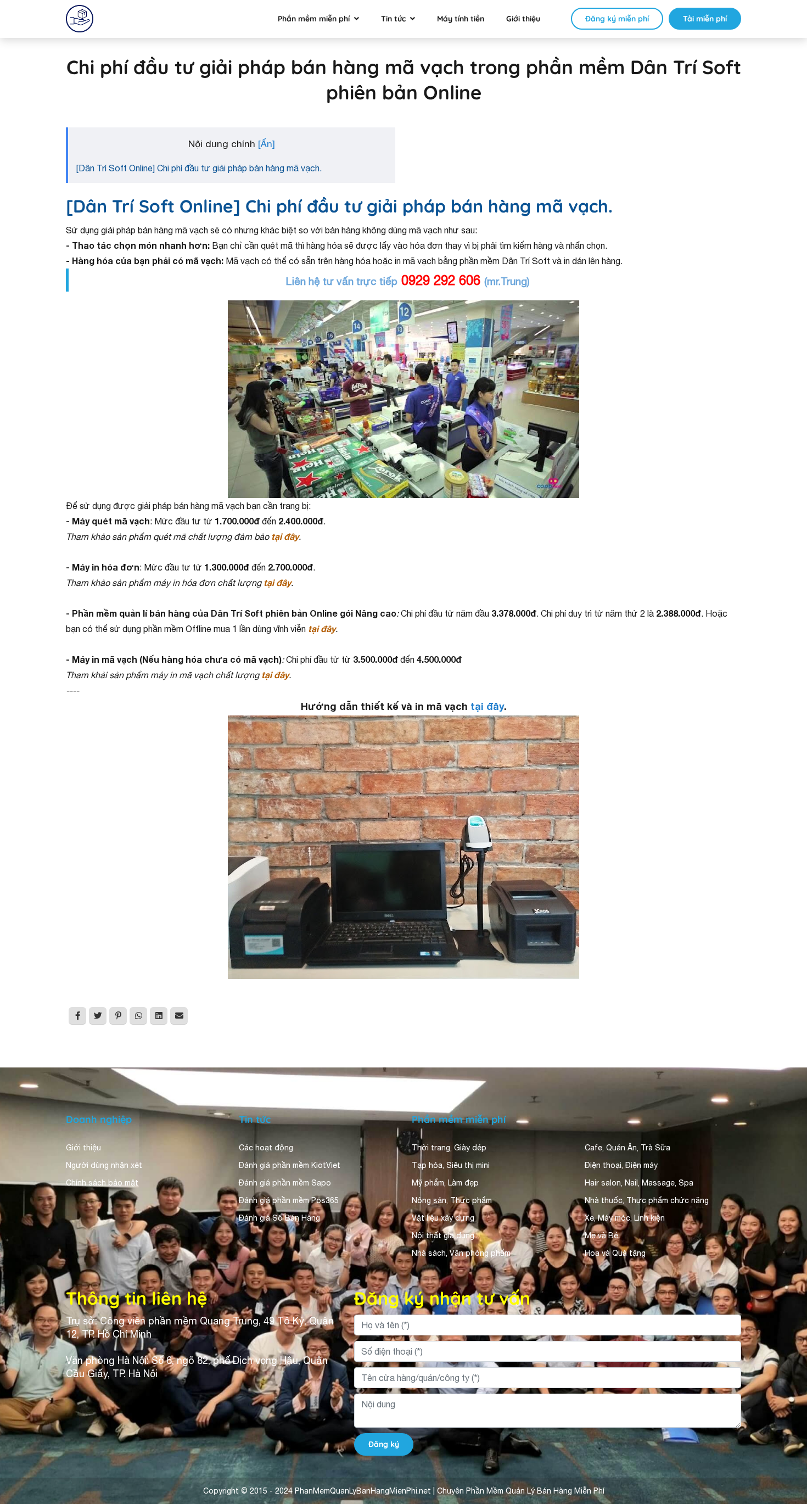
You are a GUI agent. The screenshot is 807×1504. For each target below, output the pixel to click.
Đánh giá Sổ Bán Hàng (279, 1218)
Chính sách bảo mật (102, 1182)
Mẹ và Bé (601, 1235)
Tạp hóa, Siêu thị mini (451, 1165)
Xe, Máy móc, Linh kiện (625, 1218)
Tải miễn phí (705, 19)
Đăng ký (383, 1444)
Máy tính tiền (460, 19)
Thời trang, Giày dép (449, 1147)
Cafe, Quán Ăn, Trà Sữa (627, 1147)
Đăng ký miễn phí (617, 19)
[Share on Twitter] (98, 1016)
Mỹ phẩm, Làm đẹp (445, 1182)
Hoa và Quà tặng (615, 1253)
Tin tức (393, 19)
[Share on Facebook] (77, 1016)
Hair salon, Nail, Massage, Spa (639, 1182)
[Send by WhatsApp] (138, 1016)
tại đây (487, 706)
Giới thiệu (523, 19)
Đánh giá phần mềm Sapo (285, 1182)
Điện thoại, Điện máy (621, 1165)
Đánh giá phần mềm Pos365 (289, 1200)
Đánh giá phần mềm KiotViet (289, 1165)
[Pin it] (118, 1016)
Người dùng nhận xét (104, 1165)
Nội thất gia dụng (443, 1235)
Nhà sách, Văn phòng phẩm (461, 1253)
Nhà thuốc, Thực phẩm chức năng (647, 1200)
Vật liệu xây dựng (443, 1218)
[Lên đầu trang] (783, 1397)
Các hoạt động (266, 1147)
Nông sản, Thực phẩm (452, 1200)
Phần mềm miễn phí (314, 19)
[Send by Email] (179, 1016)
